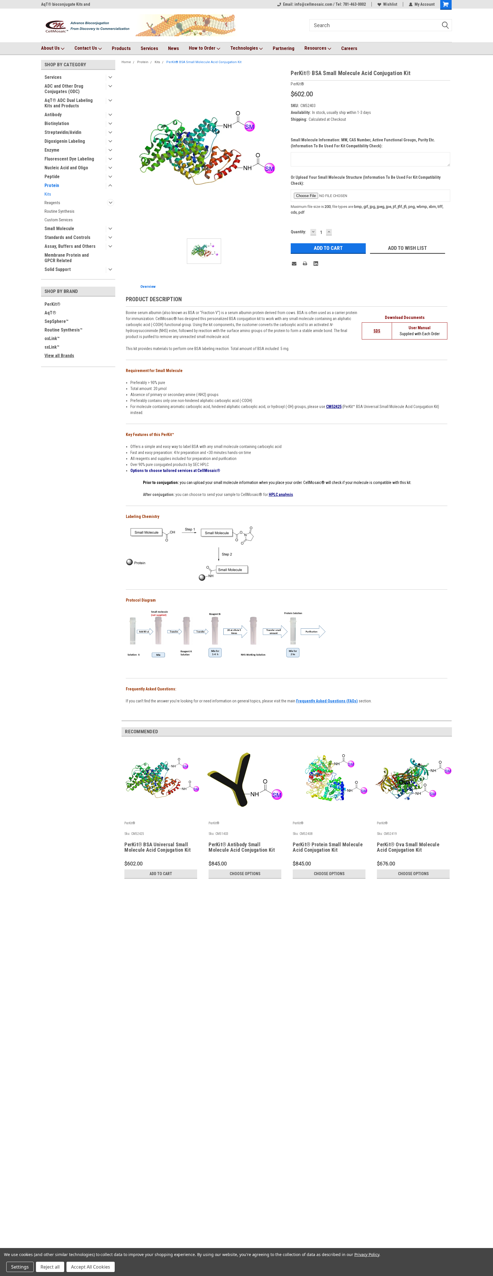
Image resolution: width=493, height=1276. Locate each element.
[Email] (294, 263)
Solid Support (58, 269)
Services (149, 48)
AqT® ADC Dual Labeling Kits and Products (69, 103)
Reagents (52, 202)
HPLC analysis (281, 494)
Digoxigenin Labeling (65, 141)
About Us (51, 48)
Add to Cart (160, 873)
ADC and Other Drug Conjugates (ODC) (64, 88)
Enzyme (52, 150)
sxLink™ (52, 347)
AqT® (50, 313)
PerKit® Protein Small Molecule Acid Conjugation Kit (328, 847)
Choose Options (245, 873)
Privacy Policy (366, 1254)
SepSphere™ (56, 321)
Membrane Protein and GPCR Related (67, 257)
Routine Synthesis (59, 211)
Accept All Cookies (90, 1267)
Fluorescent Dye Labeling (69, 159)
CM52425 (334, 406)
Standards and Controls (67, 237)
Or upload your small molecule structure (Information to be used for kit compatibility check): (366, 180)
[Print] (305, 263)
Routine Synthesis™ (63, 330)
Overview (147, 286)
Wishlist (390, 4)
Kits (48, 194)
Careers (349, 48)
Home (126, 62)
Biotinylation (57, 123)
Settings (20, 1267)
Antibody (53, 114)
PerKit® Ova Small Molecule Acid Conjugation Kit (408, 847)
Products (121, 48)
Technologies (244, 48)
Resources (316, 48)
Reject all (50, 1267)
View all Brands (59, 355)
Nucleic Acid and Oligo (66, 167)
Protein (52, 185)
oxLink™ (52, 338)
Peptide (52, 176)
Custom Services (59, 219)
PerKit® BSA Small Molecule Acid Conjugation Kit (203, 62)
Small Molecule (59, 228)
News (173, 48)
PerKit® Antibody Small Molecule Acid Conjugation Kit (242, 847)
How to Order (203, 48)
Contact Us (86, 48)
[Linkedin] (316, 263)
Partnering (283, 48)
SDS (376, 331)
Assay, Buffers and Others (70, 246)
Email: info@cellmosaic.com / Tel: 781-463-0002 (324, 4)
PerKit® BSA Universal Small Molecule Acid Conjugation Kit (157, 847)
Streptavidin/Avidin (63, 132)
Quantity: (298, 232)
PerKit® (52, 304)
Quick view (160, 814)
